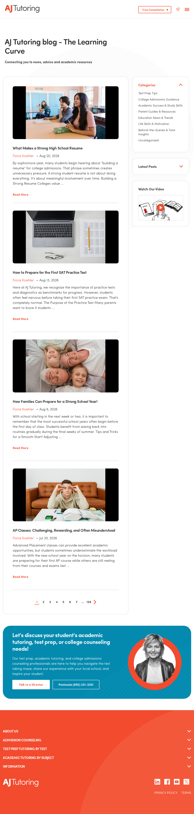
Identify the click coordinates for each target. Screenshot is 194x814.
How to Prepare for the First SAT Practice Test (49, 272)
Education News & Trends (155, 117)
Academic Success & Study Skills (160, 105)
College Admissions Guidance (158, 99)
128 (89, 602)
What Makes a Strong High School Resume (47, 148)
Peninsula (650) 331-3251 (76, 684)
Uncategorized (148, 140)
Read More (20, 195)
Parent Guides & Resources (157, 111)
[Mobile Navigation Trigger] (187, 9)
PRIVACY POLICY (166, 793)
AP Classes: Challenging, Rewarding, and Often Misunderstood (64, 530)
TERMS (186, 793)
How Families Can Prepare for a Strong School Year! (55, 401)
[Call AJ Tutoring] (178, 9)
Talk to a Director (31, 684)
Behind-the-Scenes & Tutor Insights (156, 132)
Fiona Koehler (23, 155)
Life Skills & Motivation (153, 123)
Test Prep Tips (147, 93)
